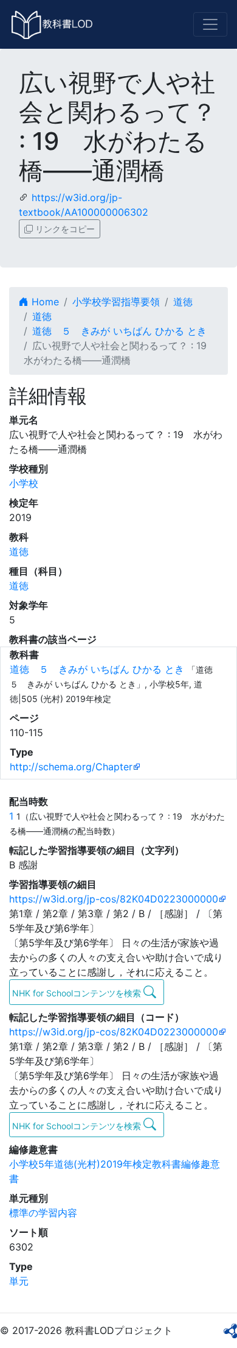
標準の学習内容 (43, 1213)
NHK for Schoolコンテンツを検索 (77, 993)
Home (44, 302)
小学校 (23, 483)
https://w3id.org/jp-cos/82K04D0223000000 (113, 899)
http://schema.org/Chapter (71, 767)
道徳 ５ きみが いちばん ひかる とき (119, 331)
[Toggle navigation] (210, 24)
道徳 (183, 302)
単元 (19, 1281)
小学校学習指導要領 (116, 302)
